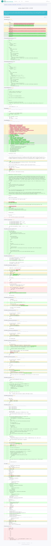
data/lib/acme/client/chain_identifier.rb (10, 228)
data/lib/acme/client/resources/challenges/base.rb (11, 330)
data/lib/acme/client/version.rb (9, 395)
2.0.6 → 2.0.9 (19, 4)
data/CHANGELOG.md (8, 87)
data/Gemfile (6, 108)
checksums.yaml (7, 19)
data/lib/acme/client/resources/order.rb (10, 356)
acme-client (10, 4)
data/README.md (7, 120)
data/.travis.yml (7, 526)
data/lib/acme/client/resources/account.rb (10, 310)
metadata (6, 463)
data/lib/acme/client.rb (8, 404)
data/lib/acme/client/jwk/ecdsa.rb (9, 297)
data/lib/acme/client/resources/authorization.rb (11, 320)
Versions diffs (14, 4)
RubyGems (5, 4)
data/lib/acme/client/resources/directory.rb (10, 340)
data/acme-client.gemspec (8, 219)
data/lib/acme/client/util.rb (8, 377)
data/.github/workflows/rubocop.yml (9, 38)
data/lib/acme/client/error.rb (8, 255)
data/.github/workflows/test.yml (9, 61)
